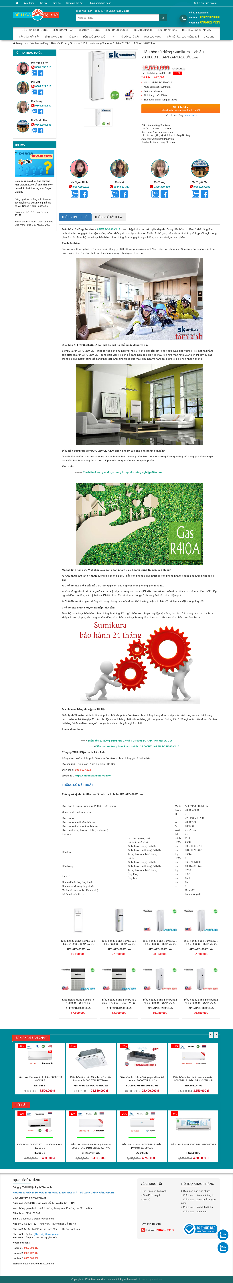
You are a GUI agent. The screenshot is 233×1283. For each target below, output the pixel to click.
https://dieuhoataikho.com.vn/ (38, 1263)
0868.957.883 (43, 124)
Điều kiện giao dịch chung (196, 1191)
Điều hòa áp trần (167, 30)
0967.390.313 (43, 67)
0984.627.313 (43, 86)
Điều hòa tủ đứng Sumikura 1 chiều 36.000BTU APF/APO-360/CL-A (119, 944)
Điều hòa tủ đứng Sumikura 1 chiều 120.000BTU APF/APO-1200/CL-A (119, 1003)
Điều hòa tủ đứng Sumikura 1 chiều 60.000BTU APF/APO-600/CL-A (201, 944)
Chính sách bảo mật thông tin (198, 1195)
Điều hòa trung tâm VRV (196, 30)
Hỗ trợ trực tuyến (206, 3)
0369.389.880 (43, 105)
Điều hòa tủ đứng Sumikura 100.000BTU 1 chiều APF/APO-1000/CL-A (78, 1003)
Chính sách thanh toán (195, 1211)
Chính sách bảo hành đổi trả (198, 1207)
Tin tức (44, 3)
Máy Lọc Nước (153, 36)
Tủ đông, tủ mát (129, 36)
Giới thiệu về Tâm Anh (154, 1191)
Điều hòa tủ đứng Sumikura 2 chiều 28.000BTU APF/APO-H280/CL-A (160, 1003)
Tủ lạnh (73, 36)
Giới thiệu (29, 3)
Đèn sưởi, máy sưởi (94, 36)
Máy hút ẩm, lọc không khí (183, 36)
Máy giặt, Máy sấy (29, 36)
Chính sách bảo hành (100, 3)
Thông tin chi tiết (75, 217)
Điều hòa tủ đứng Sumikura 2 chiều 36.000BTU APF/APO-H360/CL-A (201, 1003)
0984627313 (210, 22)
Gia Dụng (209, 36)
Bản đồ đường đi (151, 1195)
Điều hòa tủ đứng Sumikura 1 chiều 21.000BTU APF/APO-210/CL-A (78, 944)
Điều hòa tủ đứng (89, 30)
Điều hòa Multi (143, 30)
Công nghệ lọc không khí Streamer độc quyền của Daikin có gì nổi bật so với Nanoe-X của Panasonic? (33, 202)
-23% (177, 73)
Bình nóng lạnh (54, 36)
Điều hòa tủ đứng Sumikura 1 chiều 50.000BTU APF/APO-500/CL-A (160, 944)
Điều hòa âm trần (63, 30)
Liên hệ (57, 3)
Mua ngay (181, 109)
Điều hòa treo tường (35, 30)
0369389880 (210, 17)
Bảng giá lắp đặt (74, 3)
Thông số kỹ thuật (109, 217)
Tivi (113, 36)
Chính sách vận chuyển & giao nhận (198, 1201)
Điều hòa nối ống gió (117, 30)
